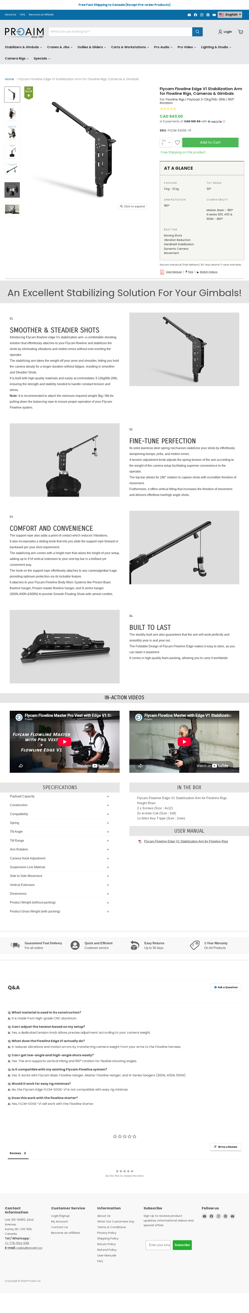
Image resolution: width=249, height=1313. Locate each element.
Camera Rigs (15, 58)
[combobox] (120, 31)
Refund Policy (107, 1250)
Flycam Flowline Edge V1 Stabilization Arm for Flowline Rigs (186, 841)
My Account (59, 1221)
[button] (202, 121)
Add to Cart (210, 142)
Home (9, 79)
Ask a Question (227, 987)
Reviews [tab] (15, 1153)
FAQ (22, 14)
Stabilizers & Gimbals (22, 47)
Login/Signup (60, 1216)
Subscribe (182, 1245)
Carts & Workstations (129, 47)
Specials (41, 58)
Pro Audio (162, 47)
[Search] (197, 31)
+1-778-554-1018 (17, 1243)
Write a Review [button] (227, 1147)
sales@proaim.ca (23, 1248)
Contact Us (59, 1227)
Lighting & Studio (215, 47)
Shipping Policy (107, 1238)
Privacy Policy (106, 1233)
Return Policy (106, 1244)
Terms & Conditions (111, 1227)
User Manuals (106, 1255)
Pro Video (186, 47)
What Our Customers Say (115, 1221)
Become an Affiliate (41, 14)
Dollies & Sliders (91, 47)
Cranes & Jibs (58, 47)
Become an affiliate (65, 1233)
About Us (10, 14)
